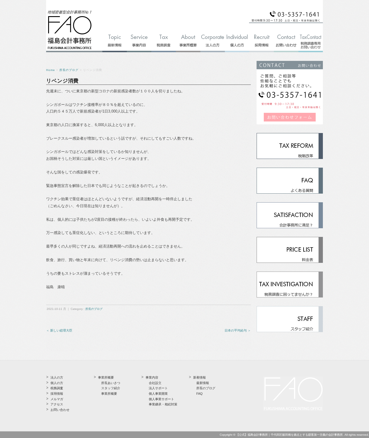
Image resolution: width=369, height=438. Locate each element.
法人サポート (158, 388)
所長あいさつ (110, 383)
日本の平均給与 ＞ (238, 330)
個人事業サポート (161, 399)
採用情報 (56, 393)
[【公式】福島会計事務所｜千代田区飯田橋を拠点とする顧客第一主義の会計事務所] (69, 49)
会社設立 (155, 383)
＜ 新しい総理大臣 (59, 330)
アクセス (56, 404)
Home (50, 70)
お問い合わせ (59, 409)
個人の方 (56, 383)
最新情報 (202, 383)
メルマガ (56, 399)
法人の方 (56, 377)
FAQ (199, 393)
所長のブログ (68, 70)
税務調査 (56, 388)
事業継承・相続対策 (163, 404)
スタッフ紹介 (110, 388)
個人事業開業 (158, 393)
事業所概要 (109, 393)
